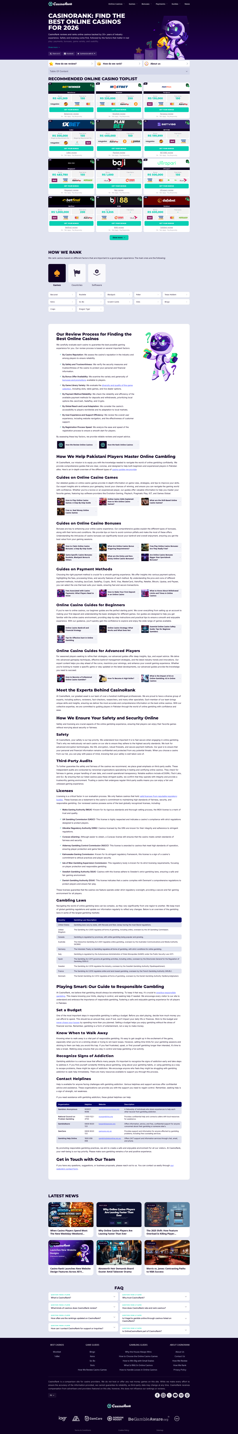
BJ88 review (119, 227)
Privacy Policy (180, 1369)
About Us (180, 1351)
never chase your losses (68, 1022)
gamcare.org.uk (105, 1131)
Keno (92, 1356)
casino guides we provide (124, 469)
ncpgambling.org (106, 1116)
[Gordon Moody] (115, 1418)
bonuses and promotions (74, 380)
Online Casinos (115, 4)
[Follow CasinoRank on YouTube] (175, 1395)
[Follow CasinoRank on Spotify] (181, 1395)
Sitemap (159, 1430)
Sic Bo (92, 1360)
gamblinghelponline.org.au (110, 1138)
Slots (92, 1365)
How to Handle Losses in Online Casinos (138, 1369)
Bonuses (145, 4)
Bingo (92, 1351)
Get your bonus (71, 110)
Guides (175, 4)
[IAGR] (63, 1418)
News (187, 4)
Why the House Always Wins (138, 1351)
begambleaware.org (107, 1124)
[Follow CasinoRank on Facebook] (157, 1395)
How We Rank (179, 1365)
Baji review (118, 190)
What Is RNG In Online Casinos (138, 1365)
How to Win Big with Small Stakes (138, 1360)
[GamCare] (93, 1418)
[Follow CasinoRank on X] (169, 1395)
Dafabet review (166, 227)
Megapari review (71, 190)
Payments (160, 4)
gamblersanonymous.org (109, 1109)
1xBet (57, 1356)
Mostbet (57, 1351)
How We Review (179, 1360)
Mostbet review (119, 114)
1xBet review (71, 152)
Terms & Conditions (83, 1430)
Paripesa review (166, 114)
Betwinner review (71, 114)
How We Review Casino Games (92, 1369)
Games (132, 4)
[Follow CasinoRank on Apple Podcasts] (187, 1395)
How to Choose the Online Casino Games (138, 1356)
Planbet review (119, 152)
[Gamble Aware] (148, 1418)
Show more (117, 237)
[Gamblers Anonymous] (76, 1418)
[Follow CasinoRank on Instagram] (163, 1395)
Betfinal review (71, 227)
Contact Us (180, 1356)
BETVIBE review (166, 152)
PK (51, 1395)
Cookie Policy (123, 1430)
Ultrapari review (166, 190)
